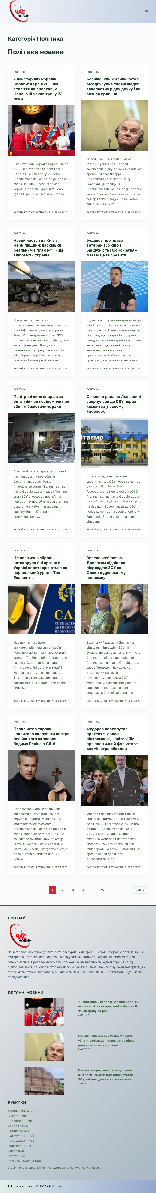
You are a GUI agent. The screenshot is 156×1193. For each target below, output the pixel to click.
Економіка (15, 1121)
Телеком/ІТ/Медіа (21, 1161)
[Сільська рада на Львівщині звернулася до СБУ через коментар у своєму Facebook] (114, 443)
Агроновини (17, 1111)
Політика (20, 72)
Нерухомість (17, 1141)
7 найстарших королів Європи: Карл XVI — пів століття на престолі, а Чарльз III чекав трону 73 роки (38, 89)
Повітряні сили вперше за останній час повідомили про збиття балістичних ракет (41, 401)
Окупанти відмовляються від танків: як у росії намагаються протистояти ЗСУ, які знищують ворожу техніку (105, 1074)
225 (103, 889)
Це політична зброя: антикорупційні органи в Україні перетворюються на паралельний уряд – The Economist (40, 568)
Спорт (12, 1151)
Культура (14, 1136)
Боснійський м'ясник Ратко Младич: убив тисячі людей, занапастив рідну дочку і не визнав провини (106, 1040)
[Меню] (146, 11)
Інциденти (15, 1131)
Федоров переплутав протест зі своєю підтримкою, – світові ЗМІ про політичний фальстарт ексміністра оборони (112, 739)
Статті (13, 1156)
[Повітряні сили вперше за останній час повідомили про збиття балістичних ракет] (41, 438)
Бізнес (12, 1116)
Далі (138, 889)
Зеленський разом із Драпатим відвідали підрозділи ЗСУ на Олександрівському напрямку (107, 568)
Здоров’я (14, 1126)
